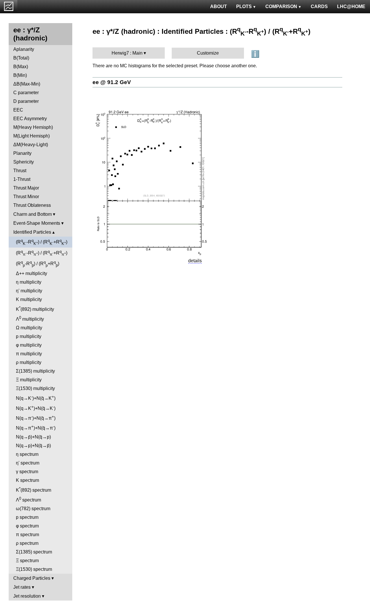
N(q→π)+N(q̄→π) (36, 418)
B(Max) (20, 66)
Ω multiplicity (29, 327)
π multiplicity (29, 353)
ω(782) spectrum (33, 508)
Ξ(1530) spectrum (34, 569)
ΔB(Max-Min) (26, 83)
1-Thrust (21, 179)
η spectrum (27, 454)
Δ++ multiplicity (31, 273)
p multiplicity (28, 336)
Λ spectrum (28, 499)
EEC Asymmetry (30, 118)
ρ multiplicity (28, 362)
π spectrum (27, 534)
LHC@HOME (351, 6)
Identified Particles (32, 232)
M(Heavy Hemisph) (33, 127)
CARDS (319, 6)
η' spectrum (27, 462)
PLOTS (244, 6)
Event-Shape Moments (36, 223)
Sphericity (23, 161)
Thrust (19, 170)
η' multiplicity (29, 290)
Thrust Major (26, 187)
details (195, 260)
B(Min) (20, 75)
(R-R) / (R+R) (41, 242)
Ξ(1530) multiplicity (35, 388)
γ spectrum (27, 471)
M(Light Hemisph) (31, 135)
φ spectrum (27, 525)
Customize (208, 53)
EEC (18, 109)
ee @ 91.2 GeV (111, 82)
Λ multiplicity (30, 318)
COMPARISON (281, 6)
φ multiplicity (29, 345)
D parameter (26, 101)
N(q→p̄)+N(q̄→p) (33, 436)
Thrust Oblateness (32, 205)
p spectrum (27, 517)
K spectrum (27, 480)
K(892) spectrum (33, 489)
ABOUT (218, 6)
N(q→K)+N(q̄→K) (36, 398)
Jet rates (22, 587)
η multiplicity (28, 282)
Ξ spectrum (27, 560)
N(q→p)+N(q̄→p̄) (33, 445)
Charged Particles (31, 578)
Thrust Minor (26, 196)
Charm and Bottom (32, 214)
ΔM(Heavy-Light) (30, 144)
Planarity (22, 153)
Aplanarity (23, 49)
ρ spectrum (27, 543)
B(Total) (21, 57)
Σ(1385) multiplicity (35, 371)
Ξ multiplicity (29, 379)
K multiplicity (29, 299)
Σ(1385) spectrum (34, 551)
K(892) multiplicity (35, 309)
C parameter (26, 92)
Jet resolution (27, 596)
